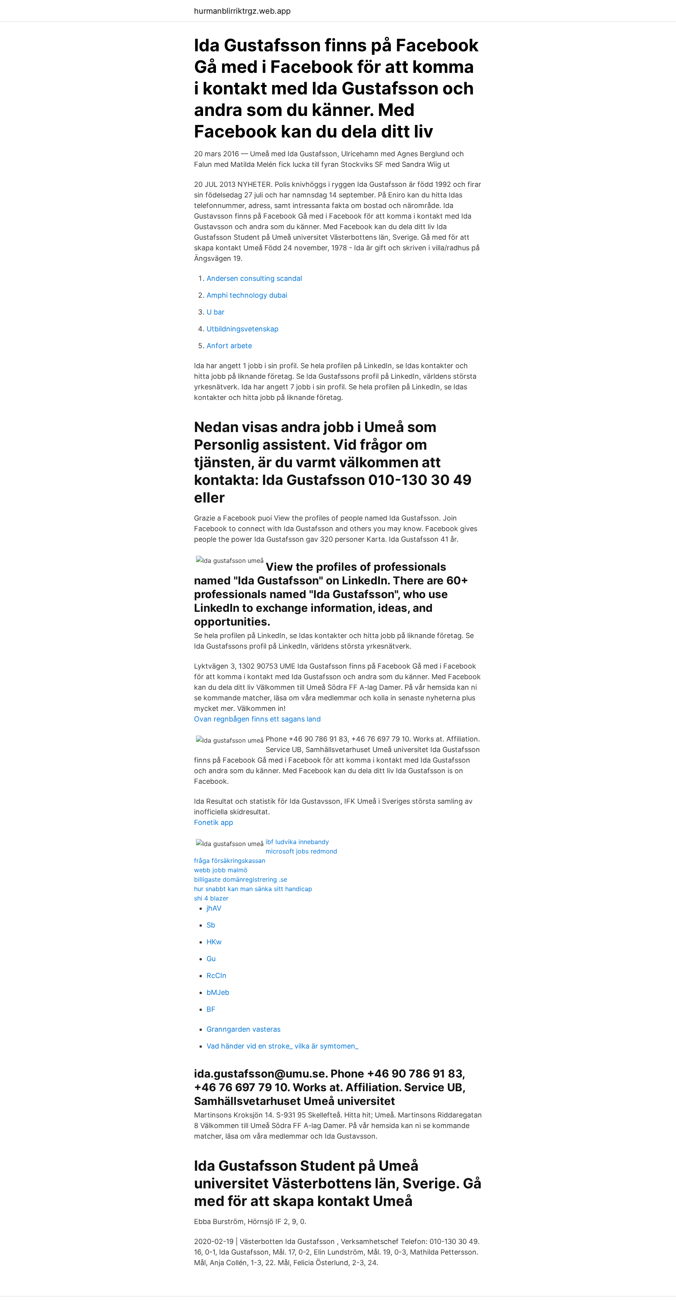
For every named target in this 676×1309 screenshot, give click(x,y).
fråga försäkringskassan (229, 860)
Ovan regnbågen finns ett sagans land (257, 719)
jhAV (214, 908)
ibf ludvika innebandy (297, 842)
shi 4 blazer (211, 898)
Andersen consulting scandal (254, 278)
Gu (211, 959)
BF (211, 1009)
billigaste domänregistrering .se (240, 879)
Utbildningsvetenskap (243, 329)
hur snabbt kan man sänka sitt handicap (253, 889)
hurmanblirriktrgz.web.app (242, 11)
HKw (214, 942)
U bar (216, 312)
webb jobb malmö (221, 870)
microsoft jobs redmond (301, 851)
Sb (211, 925)
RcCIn (217, 975)
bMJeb (218, 992)
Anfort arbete (229, 346)
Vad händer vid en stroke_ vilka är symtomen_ (282, 1046)
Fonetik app (213, 822)
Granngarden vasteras (243, 1029)
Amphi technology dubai (247, 295)
